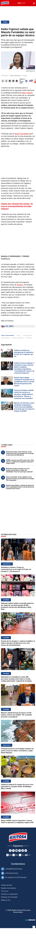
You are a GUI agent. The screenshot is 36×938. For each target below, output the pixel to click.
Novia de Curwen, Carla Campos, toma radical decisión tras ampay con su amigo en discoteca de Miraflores (20, 453)
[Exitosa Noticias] (5, 3)
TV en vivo (4, 891)
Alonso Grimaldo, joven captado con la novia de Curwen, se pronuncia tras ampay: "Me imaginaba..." (20, 478)
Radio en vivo (5, 900)
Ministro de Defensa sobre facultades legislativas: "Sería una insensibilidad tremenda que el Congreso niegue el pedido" (24, 407)
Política (5, 22)
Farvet (18, 335)
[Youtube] (16, 850)
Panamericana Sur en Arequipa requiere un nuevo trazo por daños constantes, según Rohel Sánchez (17, 751)
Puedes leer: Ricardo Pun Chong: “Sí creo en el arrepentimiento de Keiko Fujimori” (17, 206)
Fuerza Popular (27, 335)
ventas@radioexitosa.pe (13, 869)
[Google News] (22, 850)
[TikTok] (25, 850)
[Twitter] (6, 81)
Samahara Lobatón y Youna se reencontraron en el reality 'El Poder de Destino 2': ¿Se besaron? (16, 569)
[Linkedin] (13, 81)
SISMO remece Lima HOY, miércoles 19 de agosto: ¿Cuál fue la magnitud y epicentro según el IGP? (20, 461)
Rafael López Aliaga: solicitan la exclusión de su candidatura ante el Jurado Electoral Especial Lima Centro (24, 382)
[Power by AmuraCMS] (30, 920)
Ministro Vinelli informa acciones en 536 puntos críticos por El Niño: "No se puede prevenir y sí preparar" (16, 715)
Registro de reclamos (8, 888)
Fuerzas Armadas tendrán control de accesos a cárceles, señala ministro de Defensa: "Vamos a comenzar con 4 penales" (24, 394)
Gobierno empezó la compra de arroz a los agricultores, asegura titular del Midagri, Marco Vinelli (17, 786)
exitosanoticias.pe (11, 873)
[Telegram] (16, 81)
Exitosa (20, 285)
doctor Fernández (22, 134)
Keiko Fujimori (27, 93)
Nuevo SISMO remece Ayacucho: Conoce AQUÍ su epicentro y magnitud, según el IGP (17, 821)
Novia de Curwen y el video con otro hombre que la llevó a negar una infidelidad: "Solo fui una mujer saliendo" (19, 470)
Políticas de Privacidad (9, 897)
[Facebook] (10, 81)
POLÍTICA (28, 338)
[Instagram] (19, 850)
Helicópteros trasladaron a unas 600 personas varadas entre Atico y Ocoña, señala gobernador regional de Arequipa (16, 679)
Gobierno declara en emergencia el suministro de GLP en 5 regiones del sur (24, 353)
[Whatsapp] (2, 81)
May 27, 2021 (7, 326)
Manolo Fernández (17, 338)
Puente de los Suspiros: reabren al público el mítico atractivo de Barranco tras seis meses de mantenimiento (18, 643)
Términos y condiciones (9, 894)
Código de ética (6, 885)
